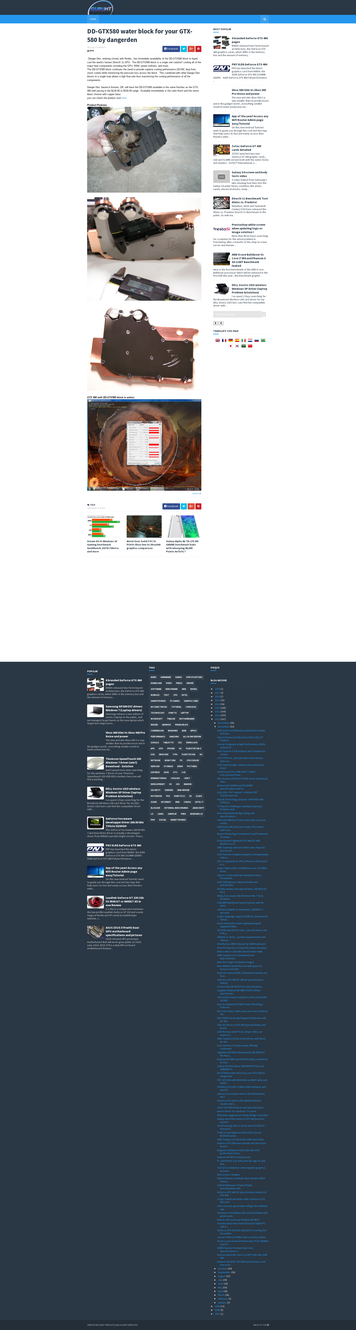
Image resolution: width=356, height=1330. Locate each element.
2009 (217, 1306)
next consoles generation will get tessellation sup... (242, 1207)
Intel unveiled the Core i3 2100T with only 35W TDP (242, 1256)
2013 (217, 707)
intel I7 (199, 802)
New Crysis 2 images (228, 1174)
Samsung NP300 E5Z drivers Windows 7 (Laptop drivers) (124, 708)
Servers (169, 790)
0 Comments (100, 47)
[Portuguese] (264, 341)
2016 (217, 696)
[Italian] (244, 341)
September (224, 1272)
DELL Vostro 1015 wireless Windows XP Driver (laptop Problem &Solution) (249, 288)
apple (193, 730)
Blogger (155, 808)
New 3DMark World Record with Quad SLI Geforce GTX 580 (239, 967)
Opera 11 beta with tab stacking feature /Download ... (239, 876)
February (223, 1298)
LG (152, 814)
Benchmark (172, 689)
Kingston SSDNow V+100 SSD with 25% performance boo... (238, 1152)
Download (156, 683)
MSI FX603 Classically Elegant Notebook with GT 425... (241, 1019)
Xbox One (163, 754)
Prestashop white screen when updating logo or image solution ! (248, 228)
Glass (199, 796)
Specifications (194, 677)
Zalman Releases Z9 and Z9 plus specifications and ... (235, 1186)
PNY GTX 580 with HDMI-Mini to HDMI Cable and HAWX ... (242, 1081)
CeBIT (187, 778)
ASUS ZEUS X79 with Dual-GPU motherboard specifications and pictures (124, 931)
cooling (175, 778)
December (224, 723)
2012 (217, 711)
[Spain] (238, 341)
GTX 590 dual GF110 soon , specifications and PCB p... (242, 931)
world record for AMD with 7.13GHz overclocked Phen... (236, 773)
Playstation (188, 754)
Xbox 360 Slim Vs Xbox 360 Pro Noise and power (249, 91)
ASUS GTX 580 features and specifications (240, 1107)
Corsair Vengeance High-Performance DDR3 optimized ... (241, 746)
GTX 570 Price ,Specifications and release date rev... (240, 759)
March (221, 1295)
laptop (185, 713)
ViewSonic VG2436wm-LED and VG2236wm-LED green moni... (242, 1214)
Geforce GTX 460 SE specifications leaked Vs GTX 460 (242, 1194)
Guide (154, 802)
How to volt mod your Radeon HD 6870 (238, 1219)
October (223, 1268)
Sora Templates (107, 1324)
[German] (231, 341)
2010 (217, 719)
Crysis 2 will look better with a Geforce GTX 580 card (241, 1200)
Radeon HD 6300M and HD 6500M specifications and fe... (235, 787)
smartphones (158, 701)
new (184, 730)
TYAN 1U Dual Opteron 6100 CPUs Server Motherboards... (239, 1134)
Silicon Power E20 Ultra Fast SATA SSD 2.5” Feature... (240, 739)
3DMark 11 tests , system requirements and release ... (241, 938)
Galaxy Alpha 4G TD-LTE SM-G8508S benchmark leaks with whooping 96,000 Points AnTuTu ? (182, 546)
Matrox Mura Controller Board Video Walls (240, 951)
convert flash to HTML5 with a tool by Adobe (241, 1237)
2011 (217, 715)
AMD (184, 689)
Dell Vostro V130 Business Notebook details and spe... (241, 732)
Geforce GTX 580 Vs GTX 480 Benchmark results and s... (239, 1102)
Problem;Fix (181, 724)
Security (155, 790)
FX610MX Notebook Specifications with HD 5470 (240, 904)
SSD (153, 754)
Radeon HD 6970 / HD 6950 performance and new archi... (241, 1263)
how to (173, 713)
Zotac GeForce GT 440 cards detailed (246, 148)
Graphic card (191, 701)
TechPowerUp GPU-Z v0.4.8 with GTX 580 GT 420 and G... (241, 1127)
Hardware (92, 508)
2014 (217, 704)
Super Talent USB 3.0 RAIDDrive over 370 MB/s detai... (242, 869)
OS (201, 754)
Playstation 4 (193, 748)
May (220, 1287)
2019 (217, 689)
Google (155, 742)
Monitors (170, 760)
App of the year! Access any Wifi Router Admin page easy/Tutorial (250, 119)
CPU (175, 695)
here (124, 98)
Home (93, 19)
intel (184, 695)
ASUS (166, 772)
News (102, 508)
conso (187, 802)
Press (179, 683)
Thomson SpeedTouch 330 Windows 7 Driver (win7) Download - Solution (123, 762)
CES (180, 742)
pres (183, 814)
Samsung (174, 736)
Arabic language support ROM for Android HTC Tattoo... (242, 918)
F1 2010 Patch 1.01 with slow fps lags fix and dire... (241, 1162)
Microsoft (157, 718)
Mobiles (155, 695)
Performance (158, 736)
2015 (217, 700)
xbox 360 (155, 766)
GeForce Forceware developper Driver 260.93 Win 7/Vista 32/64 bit (125, 822)
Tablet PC (168, 742)
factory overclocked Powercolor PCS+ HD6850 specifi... (242, 1242)
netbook (155, 760)
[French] (225, 341)
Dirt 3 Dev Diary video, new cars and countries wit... (242, 1012)
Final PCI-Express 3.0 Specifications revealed (242, 947)
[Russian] (257, 341)
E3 (190, 796)
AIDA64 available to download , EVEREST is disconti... (240, 911)
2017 (217, 692)
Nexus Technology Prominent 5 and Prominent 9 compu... (242, 835)
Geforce (155, 772)
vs (170, 784)
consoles (191, 707)
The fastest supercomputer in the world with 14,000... (242, 999)
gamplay (172, 814)
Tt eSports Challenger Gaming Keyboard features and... (239, 808)
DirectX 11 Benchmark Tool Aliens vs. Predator (250, 200)
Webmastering (159, 778)
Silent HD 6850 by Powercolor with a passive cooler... (241, 821)
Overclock (191, 742)
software (156, 689)
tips (175, 754)
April (220, 1291)
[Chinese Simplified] (251, 347)
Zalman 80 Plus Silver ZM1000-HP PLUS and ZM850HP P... (240, 1067)
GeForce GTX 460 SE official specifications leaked (240, 981)
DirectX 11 (179, 796)
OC (180, 748)
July (220, 1280)
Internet (166, 802)
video (169, 683)
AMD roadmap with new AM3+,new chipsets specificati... (241, 849)
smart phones (178, 820)
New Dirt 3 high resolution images (235, 962)
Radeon (188, 784)
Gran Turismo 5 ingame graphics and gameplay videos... (242, 856)
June (221, 1283)
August (222, 1276)
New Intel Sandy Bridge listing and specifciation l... (236, 814)
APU (152, 748)
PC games (175, 701)
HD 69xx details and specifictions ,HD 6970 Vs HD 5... (241, 890)
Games (178, 677)
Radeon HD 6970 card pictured (233, 1157)
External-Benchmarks (176, 808)
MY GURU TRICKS (159, 707)
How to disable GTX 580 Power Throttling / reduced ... (240, 1006)
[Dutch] (251, 341)
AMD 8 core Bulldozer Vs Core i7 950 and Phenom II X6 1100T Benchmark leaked (249, 260)
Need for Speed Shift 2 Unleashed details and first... (242, 974)
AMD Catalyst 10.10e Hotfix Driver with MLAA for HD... (241, 1040)
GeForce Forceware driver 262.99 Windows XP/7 (241, 1095)
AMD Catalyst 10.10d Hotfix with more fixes (240, 1139)
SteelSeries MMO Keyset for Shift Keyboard (241, 944)
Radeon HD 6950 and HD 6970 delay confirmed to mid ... (242, 1061)
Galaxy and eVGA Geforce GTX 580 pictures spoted (240, 1120)
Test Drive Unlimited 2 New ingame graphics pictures (241, 1169)
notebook (156, 796)
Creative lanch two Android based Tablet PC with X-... (241, 1225)
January (222, 1302)
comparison (157, 730)
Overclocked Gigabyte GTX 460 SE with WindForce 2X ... (238, 842)
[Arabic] (244, 347)
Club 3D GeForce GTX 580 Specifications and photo (241, 1026)
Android (166, 724)
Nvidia (193, 689)
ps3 (168, 796)
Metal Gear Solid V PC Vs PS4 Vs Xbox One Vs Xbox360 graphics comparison (143, 545)
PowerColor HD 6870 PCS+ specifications (239, 986)
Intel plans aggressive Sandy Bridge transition (242, 1115)
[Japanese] (231, 347)
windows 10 (196, 814)
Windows (173, 730)
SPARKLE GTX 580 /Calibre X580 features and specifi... (241, 1088)
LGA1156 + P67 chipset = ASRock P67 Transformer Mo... (237, 794)
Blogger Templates (127, 1324)
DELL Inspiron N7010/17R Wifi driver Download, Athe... (242, 780)
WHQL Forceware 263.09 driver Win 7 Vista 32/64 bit (240, 897)
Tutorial (176, 707)
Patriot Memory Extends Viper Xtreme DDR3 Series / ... (241, 1180)
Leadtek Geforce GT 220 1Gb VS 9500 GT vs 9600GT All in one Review (125, 901)
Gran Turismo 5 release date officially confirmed (237, 1047)
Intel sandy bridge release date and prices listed (240, 766)
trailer (171, 718)
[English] (218, 341)
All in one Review (192, 736)
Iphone (171, 748)
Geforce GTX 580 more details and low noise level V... (241, 1144)
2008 (217, 1310)
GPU (161, 748)
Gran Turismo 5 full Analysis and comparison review (241, 752)
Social (162, 820)
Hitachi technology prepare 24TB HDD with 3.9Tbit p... (240, 801)
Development (158, 784)
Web (177, 802)
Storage (168, 766)
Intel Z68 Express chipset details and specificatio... (237, 883)
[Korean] (238, 347)
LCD (183, 772)
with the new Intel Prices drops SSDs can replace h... (239, 1033)
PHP (153, 820)
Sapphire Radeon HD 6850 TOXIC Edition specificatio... (239, 992)
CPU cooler (193, 760)
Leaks (161, 814)
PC (181, 760)
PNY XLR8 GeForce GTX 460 (249, 64)
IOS (177, 784)
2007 (217, 1314)
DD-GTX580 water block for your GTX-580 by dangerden (241, 1074)
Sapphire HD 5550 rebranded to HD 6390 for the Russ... (241, 1054)
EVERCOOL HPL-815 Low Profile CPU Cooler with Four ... (240, 828)
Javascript (198, 808)
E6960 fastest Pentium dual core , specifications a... (235, 1249)
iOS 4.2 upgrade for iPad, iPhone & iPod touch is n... (242, 863)
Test (166, 695)
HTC (175, 772)
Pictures (192, 766)
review (154, 724)
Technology (157, 713)
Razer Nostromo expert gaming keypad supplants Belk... (239, 925)
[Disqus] (144, 610)
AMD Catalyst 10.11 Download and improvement (235, 957)
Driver (190, 683)
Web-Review (183, 790)
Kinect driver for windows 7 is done (236, 1111)
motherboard (186, 718)
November (224, 726)
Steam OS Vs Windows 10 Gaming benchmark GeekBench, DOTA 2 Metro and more (103, 546)
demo (180, 766)
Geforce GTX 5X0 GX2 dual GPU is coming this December (242, 1232)
